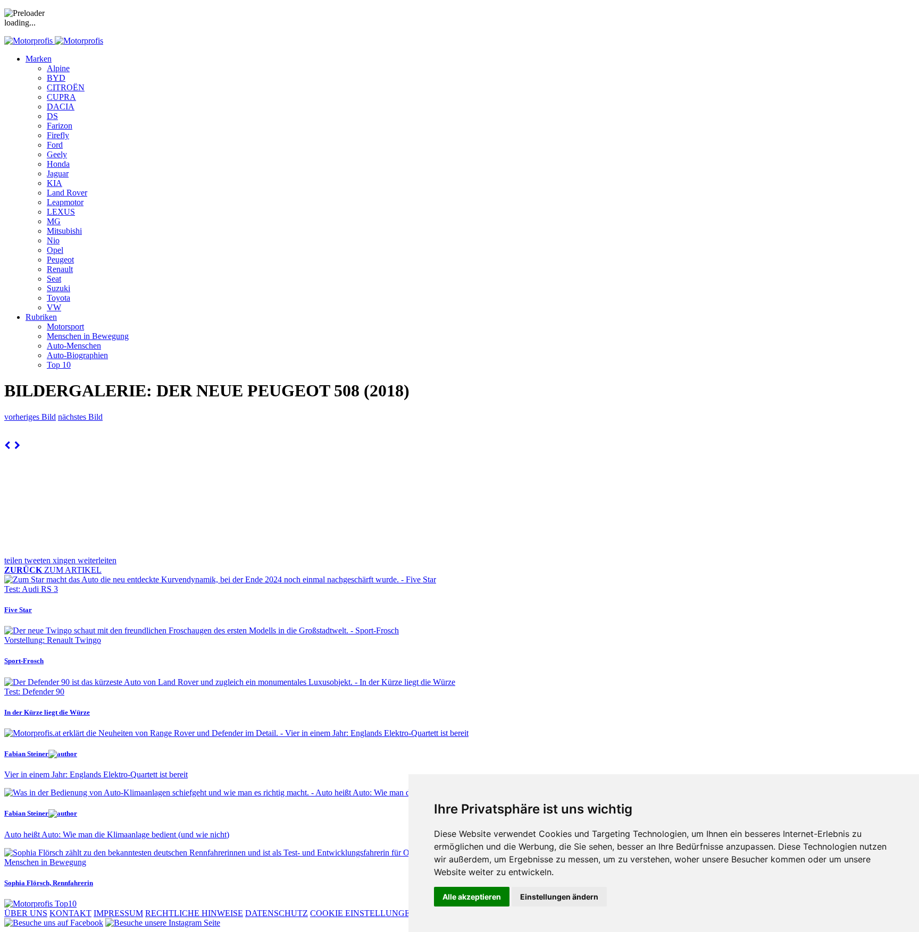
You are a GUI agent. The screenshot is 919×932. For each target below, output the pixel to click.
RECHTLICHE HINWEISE (194, 913)
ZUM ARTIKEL (53, 569)
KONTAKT (70, 913)
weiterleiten (97, 560)
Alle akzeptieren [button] (471, 896)
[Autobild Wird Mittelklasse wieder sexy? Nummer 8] (7, 445)
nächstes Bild (80, 416)
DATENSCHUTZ (276, 913)
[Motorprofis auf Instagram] (162, 922)
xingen (65, 560)
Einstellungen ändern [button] (559, 896)
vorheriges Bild (30, 416)
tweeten (38, 560)
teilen (14, 560)
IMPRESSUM (118, 913)
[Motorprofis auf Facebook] (53, 922)
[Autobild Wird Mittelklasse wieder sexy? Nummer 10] (17, 445)
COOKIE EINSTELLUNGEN (363, 913)
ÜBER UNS (25, 913)
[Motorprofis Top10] (40, 903)
